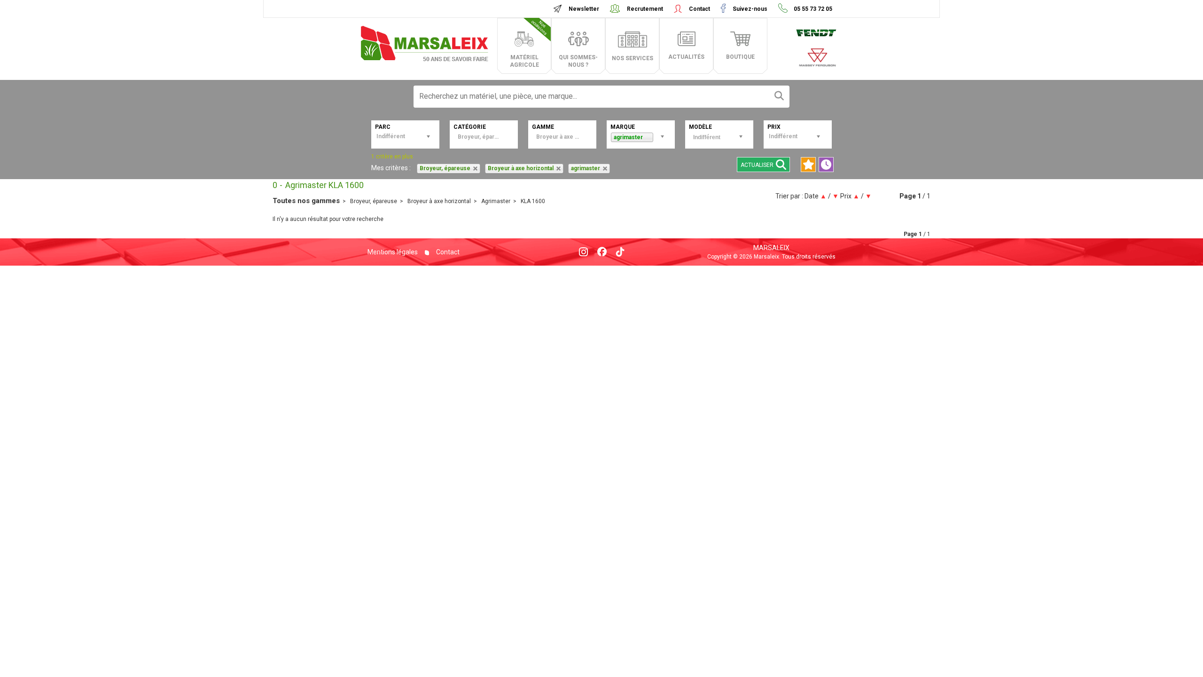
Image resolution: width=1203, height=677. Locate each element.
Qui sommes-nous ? (578, 61)
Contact (699, 9)
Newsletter (584, 9)
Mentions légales (392, 252)
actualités (686, 57)
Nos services (632, 58)
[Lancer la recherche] (779, 97)
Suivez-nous (750, 9)
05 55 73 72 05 (812, 9)
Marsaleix (771, 248)
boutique (740, 57)
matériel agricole (529, 43)
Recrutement (644, 9)
